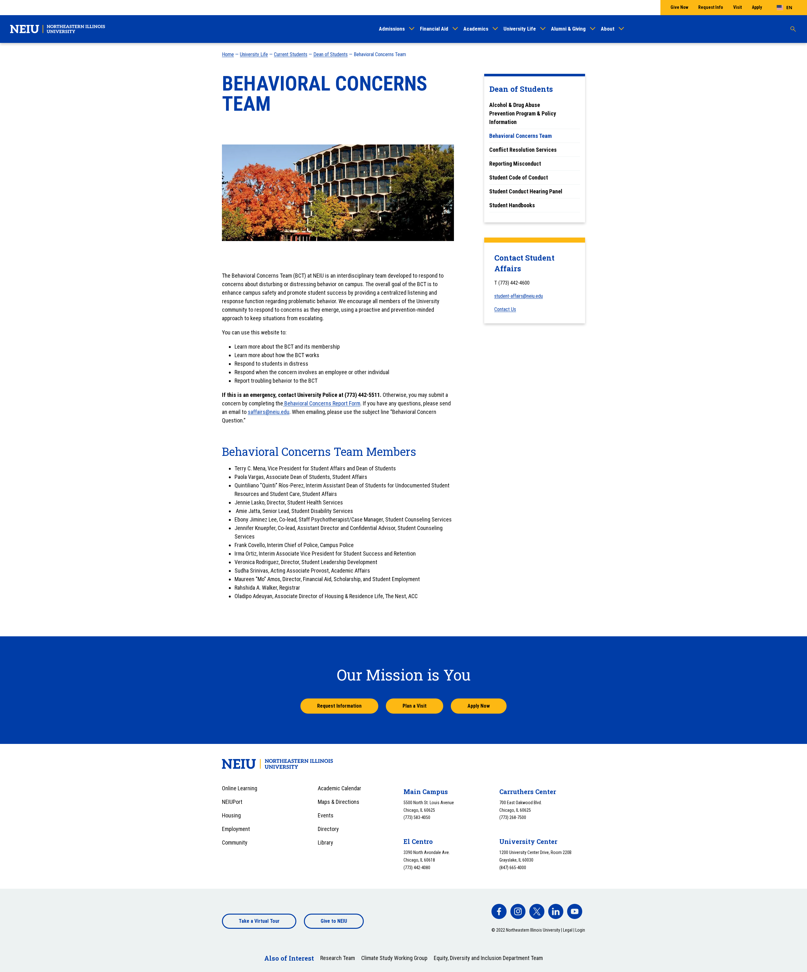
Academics (475, 29)
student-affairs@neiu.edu (518, 296)
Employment (236, 829)
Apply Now (478, 706)
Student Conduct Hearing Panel (525, 191)
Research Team (337, 958)
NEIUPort (232, 801)
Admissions (392, 29)
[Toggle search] (793, 29)
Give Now (679, 7)
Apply (757, 7)
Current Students (290, 54)
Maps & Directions (338, 801)
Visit (737, 7)
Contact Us (505, 309)
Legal (567, 930)
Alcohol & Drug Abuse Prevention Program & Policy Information (522, 113)
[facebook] (499, 911)
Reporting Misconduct (515, 163)
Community (234, 842)
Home (228, 54)
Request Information (339, 706)
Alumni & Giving (568, 29)
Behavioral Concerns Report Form (321, 403)
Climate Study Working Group (394, 958)
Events (326, 815)
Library (325, 842)
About (607, 29)
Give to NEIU (334, 921)
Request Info (710, 7)
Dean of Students (330, 54)
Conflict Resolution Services (523, 149)
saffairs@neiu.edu (268, 412)
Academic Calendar (339, 788)
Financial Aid (434, 29)
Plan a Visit (415, 706)
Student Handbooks (512, 205)
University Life (519, 29)
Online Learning (239, 788)
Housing (231, 815)
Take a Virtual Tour (259, 921)
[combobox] (784, 7)
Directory (328, 829)
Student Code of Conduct (518, 177)
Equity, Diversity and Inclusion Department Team (488, 958)
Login (580, 930)
